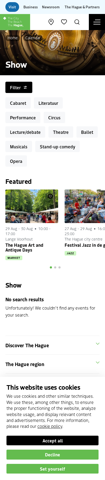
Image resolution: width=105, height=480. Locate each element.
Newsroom (51, 6)
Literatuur (48, 103)
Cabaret (18, 103)
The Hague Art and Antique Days (24, 247)
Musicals (18, 146)
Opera (16, 161)
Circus (54, 117)
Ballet (87, 132)
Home (13, 37)
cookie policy (49, 426)
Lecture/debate (25, 132)
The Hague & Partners (82, 6)
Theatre (61, 132)
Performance (23, 117)
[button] (51, 267)
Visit (12, 6)
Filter (15, 87)
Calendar (32, 37)
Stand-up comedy (57, 146)
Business (30, 6)
